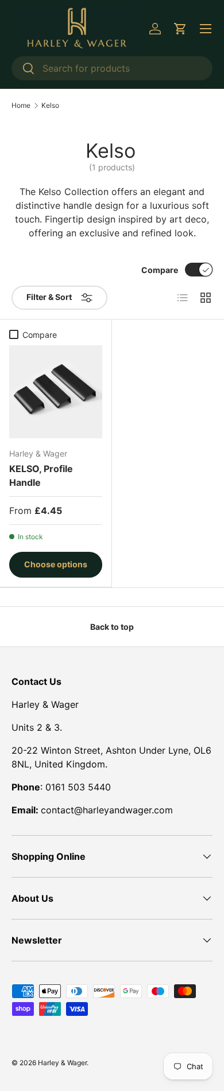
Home (20, 105)
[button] (180, 28)
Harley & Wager (62, 1062)
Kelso (50, 105)
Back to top (112, 627)
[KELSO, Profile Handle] (55, 391)
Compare (159, 270)
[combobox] (112, 68)
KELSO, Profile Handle (41, 475)
